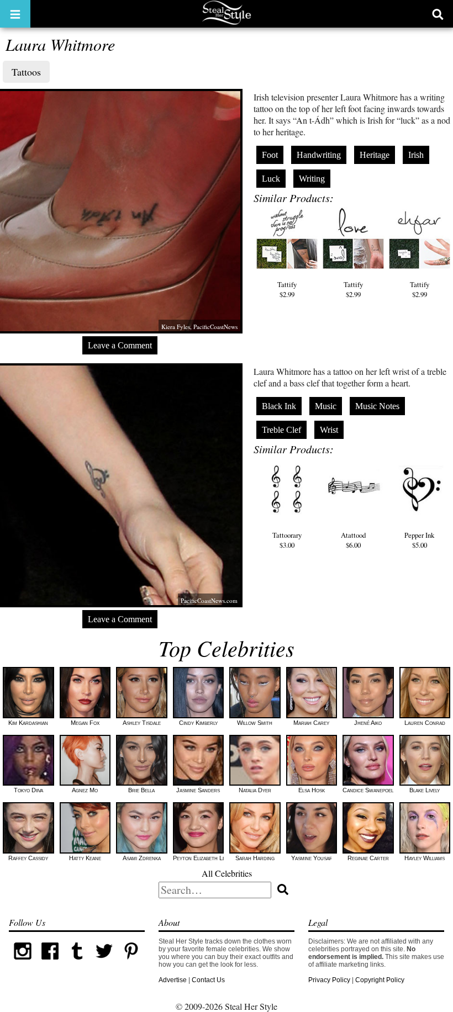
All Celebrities (227, 873)
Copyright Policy (379, 980)
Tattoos (26, 71)
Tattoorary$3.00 (287, 540)
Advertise (173, 980)
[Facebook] (50, 962)
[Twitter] (104, 962)
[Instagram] (22, 962)
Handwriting (319, 155)
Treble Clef (281, 430)
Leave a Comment (120, 345)
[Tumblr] (77, 962)
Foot (270, 155)
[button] (15, 14)
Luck (271, 178)
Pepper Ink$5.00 (419, 540)
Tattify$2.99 (287, 289)
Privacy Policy (329, 980)
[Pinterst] (131, 962)
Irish (416, 155)
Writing (312, 178)
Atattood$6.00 (353, 540)
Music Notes (377, 406)
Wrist (329, 430)
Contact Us (208, 980)
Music (325, 406)
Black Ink (279, 406)
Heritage (374, 155)
